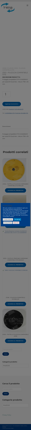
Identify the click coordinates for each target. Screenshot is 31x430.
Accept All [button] (17, 219)
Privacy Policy (7, 222)
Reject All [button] (16, 222)
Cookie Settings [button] (8, 219)
